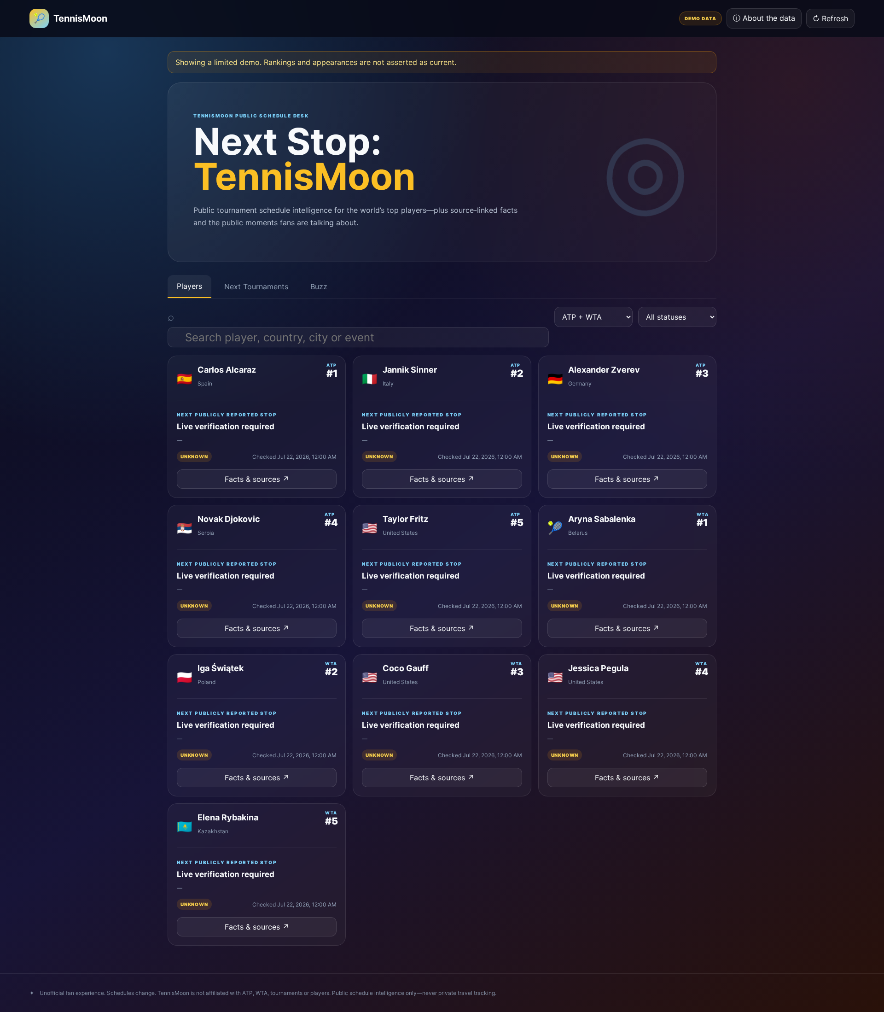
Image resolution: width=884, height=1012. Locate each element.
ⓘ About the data (764, 18)
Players (189, 286)
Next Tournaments (256, 286)
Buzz (318, 286)
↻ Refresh (830, 18)
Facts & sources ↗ (257, 479)
